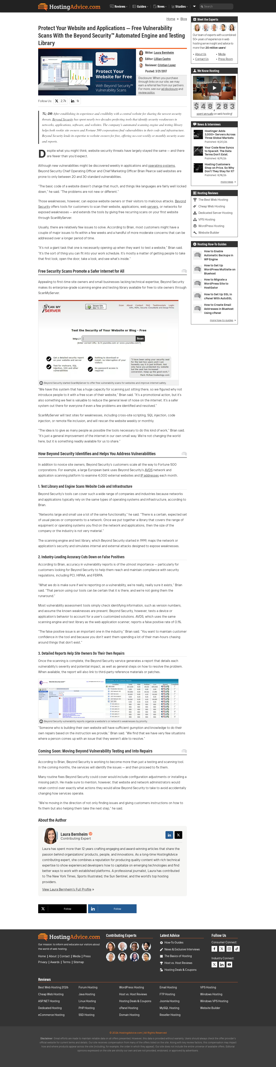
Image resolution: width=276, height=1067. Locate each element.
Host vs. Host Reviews (178, 963)
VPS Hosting (206, 219)
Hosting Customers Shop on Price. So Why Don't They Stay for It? (219, 168)
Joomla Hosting (169, 1001)
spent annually (205, 114)
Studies (180, 6)
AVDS (149, 470)
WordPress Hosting (211, 226)
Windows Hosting (211, 994)
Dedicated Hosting (50, 1008)
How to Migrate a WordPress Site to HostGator (216, 283)
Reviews (120, 6)
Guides (141, 6)
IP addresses (149, 475)
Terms (67, 962)
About (53, 956)
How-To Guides (173, 942)
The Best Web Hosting (213, 200)
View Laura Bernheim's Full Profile (66, 889)
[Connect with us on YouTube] (229, 964)
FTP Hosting (167, 994)
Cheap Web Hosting (211, 206)
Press (87, 956)
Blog (183, 19)
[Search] (202, 6)
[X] (178, 835)
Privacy (42, 962)
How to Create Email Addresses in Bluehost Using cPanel (219, 309)
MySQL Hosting (169, 1008)
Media (221, 54)
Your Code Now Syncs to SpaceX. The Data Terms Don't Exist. (219, 151)
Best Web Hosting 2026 (53, 987)
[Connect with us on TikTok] (237, 949)
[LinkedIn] (169, 835)
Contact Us (202, 59)
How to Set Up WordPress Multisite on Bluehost (219, 269)
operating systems (161, 166)
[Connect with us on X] (222, 949)
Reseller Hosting (170, 1015)
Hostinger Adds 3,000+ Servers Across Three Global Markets (220, 134)
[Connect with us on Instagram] (229, 949)
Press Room (225, 59)
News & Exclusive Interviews (182, 949)
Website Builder (208, 232)
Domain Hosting (129, 1015)
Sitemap (79, 962)
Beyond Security (62, 119)
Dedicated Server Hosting (215, 213)
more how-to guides (221, 320)
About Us (200, 54)
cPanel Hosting (128, 1008)
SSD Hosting (86, 1015)
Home (170, 19)
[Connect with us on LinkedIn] (222, 964)
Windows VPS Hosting (214, 1001)
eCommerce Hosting (51, 1015)
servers (152, 207)
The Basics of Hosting (178, 956)
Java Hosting (87, 994)
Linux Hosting (87, 1001)
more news (227, 181)
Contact (65, 956)
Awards (55, 962)
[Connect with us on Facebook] (214, 949)
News (160, 6)
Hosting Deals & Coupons (180, 970)
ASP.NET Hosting (49, 1001)
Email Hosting (168, 987)
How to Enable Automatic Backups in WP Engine (218, 255)
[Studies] (194, 6)
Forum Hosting (88, 987)
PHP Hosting (87, 1008)
